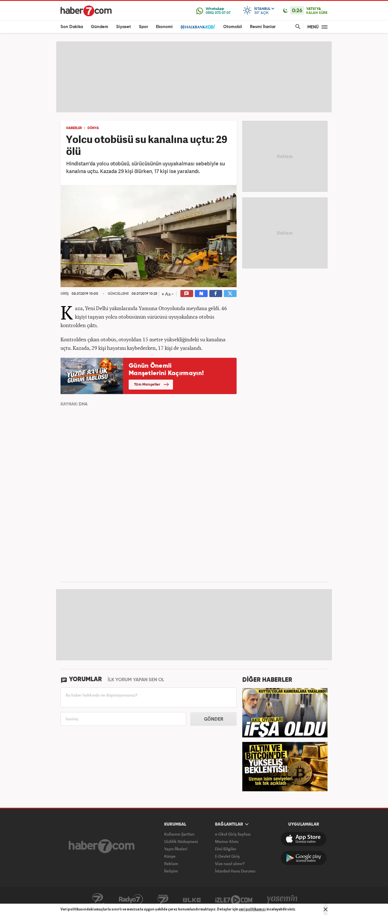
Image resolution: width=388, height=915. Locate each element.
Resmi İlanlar (263, 27)
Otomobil (232, 27)
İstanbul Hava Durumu (235, 871)
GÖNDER (213, 719)
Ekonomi (164, 27)
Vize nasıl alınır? (230, 863)
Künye (170, 856)
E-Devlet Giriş (227, 856)
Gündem (99, 27)
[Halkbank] (198, 26)
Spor (143, 27)
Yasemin (282, 899)
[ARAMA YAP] (297, 26)
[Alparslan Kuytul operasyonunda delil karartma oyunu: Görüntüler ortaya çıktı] (284, 712)
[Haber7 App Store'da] (303, 839)
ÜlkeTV (192, 899)
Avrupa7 (162, 899)
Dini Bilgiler (225, 848)
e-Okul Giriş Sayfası (233, 834)
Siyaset (123, 27)
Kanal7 (97, 899)
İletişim (171, 871)
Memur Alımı (227, 841)
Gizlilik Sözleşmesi (181, 841)
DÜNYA (93, 128)
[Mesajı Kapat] (325, 909)
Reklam (171, 863)
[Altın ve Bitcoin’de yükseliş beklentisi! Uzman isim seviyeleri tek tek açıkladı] (284, 766)
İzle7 (233, 899)
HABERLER (74, 128)
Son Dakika (72, 27)
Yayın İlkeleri (175, 848)
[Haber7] (86, 10)
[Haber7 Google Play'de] (303, 858)
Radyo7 (131, 899)
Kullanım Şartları (179, 834)
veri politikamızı (252, 909)
